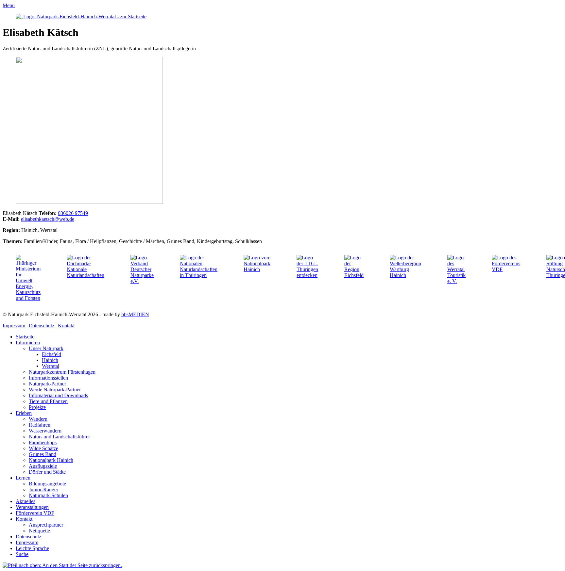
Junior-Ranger (43, 489)
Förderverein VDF (35, 513)
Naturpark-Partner (47, 383)
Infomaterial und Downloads (58, 395)
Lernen (23, 478)
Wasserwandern (45, 430)
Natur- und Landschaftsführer (59, 436)
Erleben (24, 413)
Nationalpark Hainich (51, 460)
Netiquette (39, 530)
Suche (22, 554)
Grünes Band (42, 454)
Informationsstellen (48, 378)
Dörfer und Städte (47, 472)
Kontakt (66, 325)
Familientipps (43, 442)
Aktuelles (25, 501)
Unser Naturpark (46, 348)
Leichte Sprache (32, 548)
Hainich (50, 360)
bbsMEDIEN (135, 314)
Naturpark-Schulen (48, 495)
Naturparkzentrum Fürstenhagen (62, 372)
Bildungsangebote (47, 483)
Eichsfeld (51, 354)
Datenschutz (41, 325)
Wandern (38, 419)
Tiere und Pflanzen (48, 401)
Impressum (14, 325)
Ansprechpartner (46, 525)
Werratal (50, 366)
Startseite (25, 336)
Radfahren (39, 425)
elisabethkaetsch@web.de (47, 219)
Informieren (28, 342)
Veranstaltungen (32, 507)
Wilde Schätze (43, 448)
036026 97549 (73, 213)
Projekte (37, 407)
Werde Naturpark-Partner (55, 389)
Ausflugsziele (43, 466)
